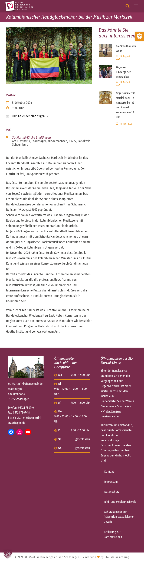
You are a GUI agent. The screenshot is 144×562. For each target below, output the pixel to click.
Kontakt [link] (109, 472)
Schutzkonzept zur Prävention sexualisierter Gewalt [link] (119, 517)
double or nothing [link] (117, 557)
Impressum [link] (111, 482)
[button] (7, 554)
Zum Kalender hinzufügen (28, 116)
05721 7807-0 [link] (26, 407)
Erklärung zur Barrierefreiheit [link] (113, 534)
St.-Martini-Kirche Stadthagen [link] (31, 137)
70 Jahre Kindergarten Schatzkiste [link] (123, 72)
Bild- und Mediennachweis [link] (120, 502)
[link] (139, 36)
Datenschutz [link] (111, 492)
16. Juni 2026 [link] (126, 123)
